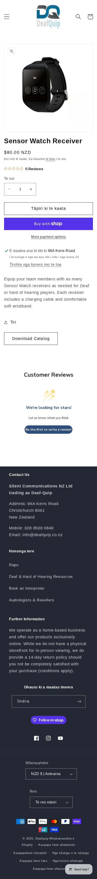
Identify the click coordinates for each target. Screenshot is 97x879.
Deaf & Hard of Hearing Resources (41, 576)
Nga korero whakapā (68, 861)
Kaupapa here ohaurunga (51, 868)
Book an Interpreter (27, 588)
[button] (7, 17)
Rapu (13, 565)
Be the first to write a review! (48, 429)
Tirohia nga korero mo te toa (35, 264)
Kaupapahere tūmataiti (30, 853)
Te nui (9, 178)
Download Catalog (31, 338)
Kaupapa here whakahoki (56, 845)
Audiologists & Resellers (31, 600)
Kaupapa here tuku (33, 861)
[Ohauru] (79, 701)
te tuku (50, 159)
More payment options (48, 236)
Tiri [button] (13, 322)
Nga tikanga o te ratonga (70, 853)
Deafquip (41, 838)
